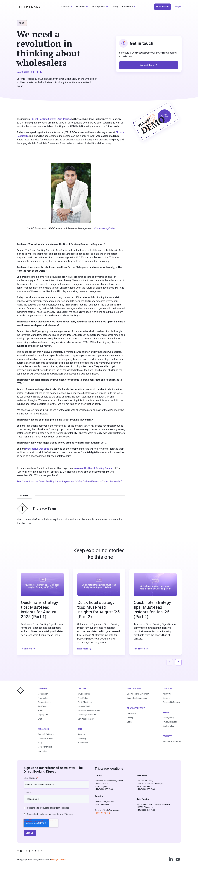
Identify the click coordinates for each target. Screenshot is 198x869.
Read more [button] (26, 648)
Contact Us (131, 713)
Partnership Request (171, 702)
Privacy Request (170, 722)
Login (129, 722)
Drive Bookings (84, 694)
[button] (178, 662)
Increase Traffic (84, 706)
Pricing (130, 718)
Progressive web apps (37, 448)
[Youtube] (177, 859)
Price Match (43, 698)
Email (40, 710)
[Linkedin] (171, 859)
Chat (40, 719)
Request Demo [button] (147, 65)
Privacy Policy (168, 718)
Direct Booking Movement (138, 694)
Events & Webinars (46, 734)
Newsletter (42, 751)
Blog (40, 743)
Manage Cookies (58, 860)
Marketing (82, 738)
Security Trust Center (172, 741)
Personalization (44, 702)
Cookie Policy (168, 726)
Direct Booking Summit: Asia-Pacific (51, 119)
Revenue (81, 734)
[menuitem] (66, 7)
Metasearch (43, 694)
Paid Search (43, 706)
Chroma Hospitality (104, 228)
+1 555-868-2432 (102, 813)
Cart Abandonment (86, 719)
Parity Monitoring (85, 702)
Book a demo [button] (162, 6)
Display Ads (43, 715)
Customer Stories (45, 738)
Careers (166, 698)
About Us (167, 694)
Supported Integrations (137, 698)
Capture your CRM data (88, 715)
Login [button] (178, 6)
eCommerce (83, 743)
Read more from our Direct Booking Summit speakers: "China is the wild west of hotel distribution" (69, 481)
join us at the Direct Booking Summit (93, 468)
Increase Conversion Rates (89, 710)
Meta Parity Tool (45, 747)
